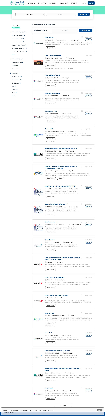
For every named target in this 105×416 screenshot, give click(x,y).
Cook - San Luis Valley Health (54, 277)
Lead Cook (48, 333)
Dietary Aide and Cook (52, 75)
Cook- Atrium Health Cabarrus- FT (56, 204)
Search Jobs (83, 14)
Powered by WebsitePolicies (9, 412)
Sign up (91, 3)
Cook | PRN (49, 388)
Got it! (100, 410)
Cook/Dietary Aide (51, 111)
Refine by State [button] (16, 73)
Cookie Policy (50, 410)
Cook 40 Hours (50, 240)
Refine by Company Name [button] (19, 32)
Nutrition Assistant (51, 222)
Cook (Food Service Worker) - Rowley (57, 351)
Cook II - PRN (49, 313)
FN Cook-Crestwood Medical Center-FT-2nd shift (61, 149)
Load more (63, 405)
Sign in (84, 3)
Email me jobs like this (40, 30)
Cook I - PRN (49, 129)
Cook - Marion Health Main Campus (56, 295)
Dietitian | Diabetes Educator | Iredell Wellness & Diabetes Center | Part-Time (61, 167)
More (13, 54)
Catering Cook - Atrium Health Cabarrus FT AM (60, 186)
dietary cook (16, 27)
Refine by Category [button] (17, 59)
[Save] (82, 37)
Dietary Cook (49, 37)
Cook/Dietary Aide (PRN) (53, 56)
